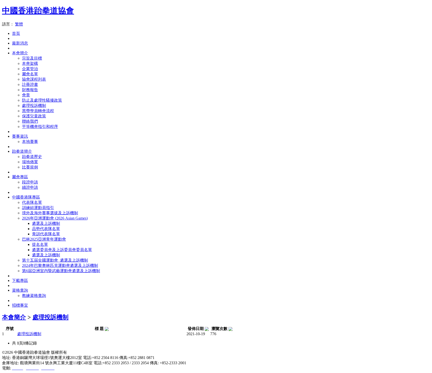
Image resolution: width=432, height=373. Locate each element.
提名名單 (40, 244)
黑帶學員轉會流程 (38, 111)
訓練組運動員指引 (38, 208)
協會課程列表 (34, 79)
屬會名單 (30, 74)
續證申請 (30, 187)
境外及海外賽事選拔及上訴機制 (50, 213)
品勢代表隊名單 (46, 229)
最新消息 (20, 43)
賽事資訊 (20, 136)
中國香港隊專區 (26, 197)
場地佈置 (30, 162)
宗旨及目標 (32, 58)
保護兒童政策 (34, 116)
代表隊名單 (32, 202)
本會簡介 (20, 53)
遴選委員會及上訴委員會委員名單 (62, 250)
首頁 (16, 33)
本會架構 (30, 63)
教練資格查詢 (34, 295)
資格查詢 (20, 290)
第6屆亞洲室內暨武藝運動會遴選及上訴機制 (61, 271)
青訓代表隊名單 (46, 234)
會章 (26, 95)
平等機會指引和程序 (40, 126)
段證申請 (30, 182)
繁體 (19, 24)
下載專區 (20, 280)
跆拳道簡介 (22, 151)
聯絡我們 (30, 121)
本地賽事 (30, 141)
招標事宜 (20, 305)
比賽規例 (30, 167)
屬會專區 (20, 177)
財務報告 (30, 90)
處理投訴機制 (34, 105)
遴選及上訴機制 (46, 223)
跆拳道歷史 (32, 156)
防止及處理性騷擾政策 (42, 100)
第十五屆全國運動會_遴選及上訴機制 (55, 260)
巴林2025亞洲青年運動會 (44, 239)
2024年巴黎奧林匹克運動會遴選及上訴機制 (60, 265)
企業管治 (30, 69)
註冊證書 (30, 84)
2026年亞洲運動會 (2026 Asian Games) (55, 218)
